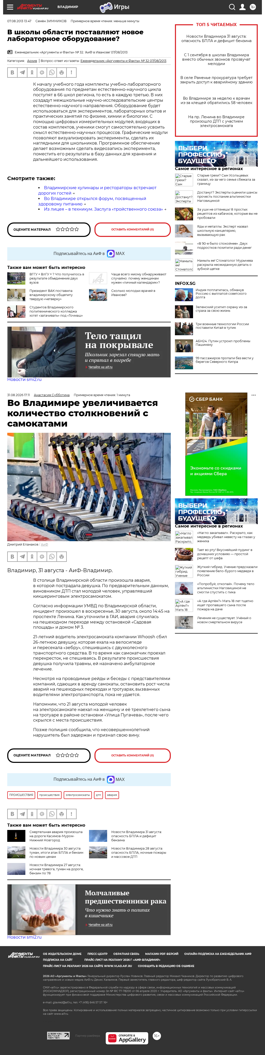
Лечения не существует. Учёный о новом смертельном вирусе (224, 620)
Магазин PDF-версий (161, 954)
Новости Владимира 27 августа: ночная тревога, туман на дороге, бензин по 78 (57, 869)
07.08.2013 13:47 (19, 21)
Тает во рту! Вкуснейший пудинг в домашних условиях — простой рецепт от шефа (224, 554)
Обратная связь (126, 954)
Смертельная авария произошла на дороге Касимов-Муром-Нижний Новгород (56, 836)
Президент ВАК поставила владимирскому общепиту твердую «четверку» (51, 295)
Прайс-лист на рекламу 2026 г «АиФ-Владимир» (122, 960)
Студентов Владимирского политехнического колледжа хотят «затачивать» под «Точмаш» (56, 311)
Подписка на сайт (57, 960)
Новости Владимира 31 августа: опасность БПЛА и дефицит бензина (216, 38)
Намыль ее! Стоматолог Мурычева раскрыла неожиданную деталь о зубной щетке (225, 265)
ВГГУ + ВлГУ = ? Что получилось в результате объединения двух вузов (57, 278)
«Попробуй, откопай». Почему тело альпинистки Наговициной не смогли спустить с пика (225, 588)
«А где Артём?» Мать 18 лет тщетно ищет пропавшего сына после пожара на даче (225, 605)
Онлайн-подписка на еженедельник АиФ (218, 954)
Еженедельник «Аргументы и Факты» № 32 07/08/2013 (123, 61)
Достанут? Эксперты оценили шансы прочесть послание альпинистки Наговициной (227, 196)
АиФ (44, 544)
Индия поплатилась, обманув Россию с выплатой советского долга (221, 293)
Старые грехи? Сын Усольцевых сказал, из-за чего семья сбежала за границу (226, 179)
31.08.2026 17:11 (18, 395)
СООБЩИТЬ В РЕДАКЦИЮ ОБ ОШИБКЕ (166, 966)
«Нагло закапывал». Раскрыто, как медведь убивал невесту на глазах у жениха (226, 537)
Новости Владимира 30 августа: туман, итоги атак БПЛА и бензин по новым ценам (56, 852)
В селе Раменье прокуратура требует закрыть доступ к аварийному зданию (216, 80)
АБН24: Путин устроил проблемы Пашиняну (223, 343)
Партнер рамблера (87, 1035)
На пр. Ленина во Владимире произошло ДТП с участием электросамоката (216, 121)
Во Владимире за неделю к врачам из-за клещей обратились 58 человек (216, 100)
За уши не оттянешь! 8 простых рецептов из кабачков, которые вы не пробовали (227, 213)
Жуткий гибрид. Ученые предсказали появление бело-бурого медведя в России (227, 571)
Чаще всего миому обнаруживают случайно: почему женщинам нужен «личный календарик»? (138, 278)
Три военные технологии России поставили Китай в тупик (222, 326)
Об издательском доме (62, 954)
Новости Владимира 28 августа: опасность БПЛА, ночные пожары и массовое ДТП (138, 852)
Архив (32, 61)
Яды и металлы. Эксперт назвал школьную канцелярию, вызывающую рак (222, 231)
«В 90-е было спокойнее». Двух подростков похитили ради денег (224, 246)
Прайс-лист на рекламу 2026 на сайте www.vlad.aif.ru (87, 966)
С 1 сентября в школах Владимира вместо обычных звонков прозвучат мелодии (216, 59)
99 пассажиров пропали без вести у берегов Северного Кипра (225, 360)
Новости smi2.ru (24, 379)
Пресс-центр (97, 954)
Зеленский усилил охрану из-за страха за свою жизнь (221, 309)
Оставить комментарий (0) (132, 229)
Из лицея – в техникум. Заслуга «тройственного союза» (103, 209)
